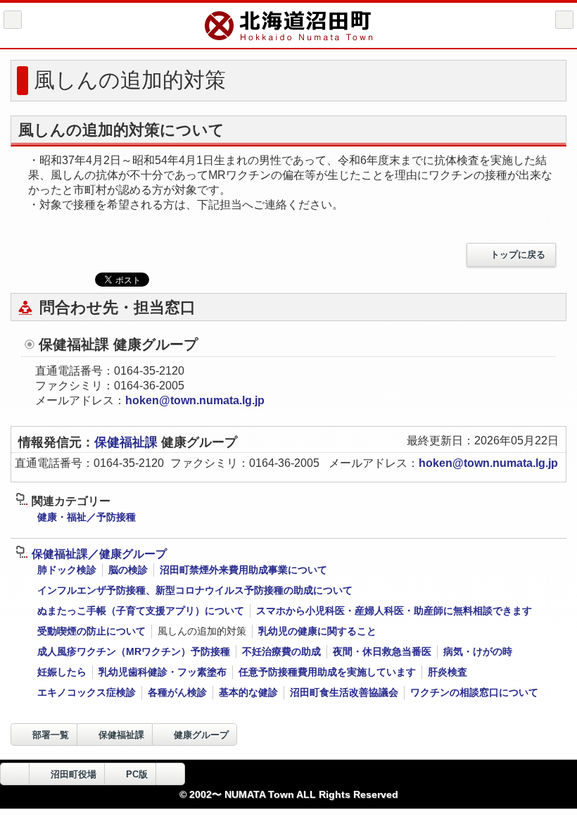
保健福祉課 (127, 442)
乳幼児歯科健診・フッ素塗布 (163, 671)
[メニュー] (564, 20)
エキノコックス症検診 (86, 692)
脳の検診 (128, 569)
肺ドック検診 (66, 569)
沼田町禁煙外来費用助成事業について (243, 569)
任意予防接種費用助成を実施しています (327, 671)
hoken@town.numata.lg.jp (195, 400)
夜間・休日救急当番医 (382, 651)
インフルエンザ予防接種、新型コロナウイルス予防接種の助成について (195, 590)
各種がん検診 (177, 692)
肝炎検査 (447, 671)
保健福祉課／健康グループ (99, 554)
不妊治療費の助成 (281, 651)
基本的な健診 (248, 692)
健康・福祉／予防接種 (86, 517)
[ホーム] (13, 20)
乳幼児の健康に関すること (317, 631)
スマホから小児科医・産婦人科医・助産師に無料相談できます (394, 610)
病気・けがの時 (477, 651)
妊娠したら (62, 671)
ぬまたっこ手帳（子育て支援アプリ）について (140, 610)
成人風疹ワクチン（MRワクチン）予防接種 (133, 651)
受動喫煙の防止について (91, 631)
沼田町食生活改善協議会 (344, 692)
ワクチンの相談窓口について (474, 692)
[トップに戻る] (170, 774)
